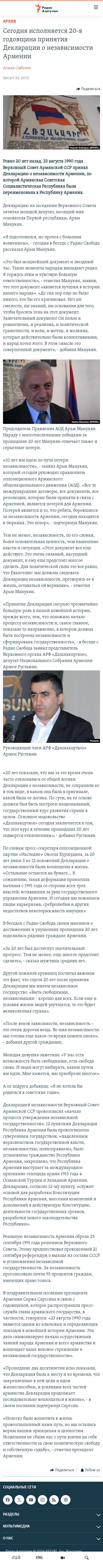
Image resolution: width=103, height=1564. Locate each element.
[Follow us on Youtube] (31, 1500)
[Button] (88, 89)
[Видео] (62, 1558)
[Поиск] (86, 1558)
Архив (9, 21)
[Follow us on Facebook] (7, 1500)
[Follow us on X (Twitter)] (19, 1500)
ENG (39, 1558)
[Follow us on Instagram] (42, 1500)
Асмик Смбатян (17, 68)
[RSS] (54, 1500)
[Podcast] (65, 1500)
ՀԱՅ (16, 1558)
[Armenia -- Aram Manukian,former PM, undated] (51, 423)
